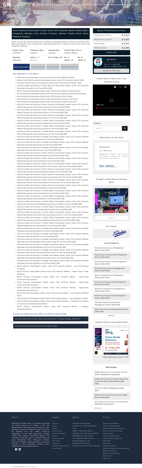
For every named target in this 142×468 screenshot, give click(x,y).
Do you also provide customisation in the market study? (36, 326)
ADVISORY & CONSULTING (81, 423)
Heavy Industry (108, 433)
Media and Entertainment (111, 453)
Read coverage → (111, 166)
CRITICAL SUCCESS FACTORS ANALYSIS (86, 446)
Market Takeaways (117, 4)
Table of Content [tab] (38, 67)
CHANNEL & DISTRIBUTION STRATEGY (86, 433)
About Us (39, 4)
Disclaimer (56, 441)
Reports (48, 4)
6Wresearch (20, 466)
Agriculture (107, 458)
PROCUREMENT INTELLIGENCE (83, 436)
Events (106, 4)
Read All (98, 408)
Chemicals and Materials (111, 426)
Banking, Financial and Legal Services (116, 448)
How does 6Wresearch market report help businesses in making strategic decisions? (47, 319)
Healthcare (107, 441)
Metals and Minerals (110, 451)
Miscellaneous (108, 455)
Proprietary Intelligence (92, 4)
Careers (55, 428)
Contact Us (130, 4)
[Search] (125, 128)
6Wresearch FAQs (58, 438)
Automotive (107, 443)
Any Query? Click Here (111, 70)
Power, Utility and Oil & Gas (112, 431)
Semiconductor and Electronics (114, 428)
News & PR (76, 4)
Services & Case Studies (61, 4)
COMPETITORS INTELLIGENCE (83, 431)
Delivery (55, 436)
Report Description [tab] (21, 67)
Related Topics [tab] (53, 67)
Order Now (112, 52)
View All (111, 218)
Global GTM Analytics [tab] (69, 67)
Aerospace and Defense (111, 423)
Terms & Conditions (59, 433)
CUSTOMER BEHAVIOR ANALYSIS (84, 438)
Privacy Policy (57, 431)
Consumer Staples (109, 446)
